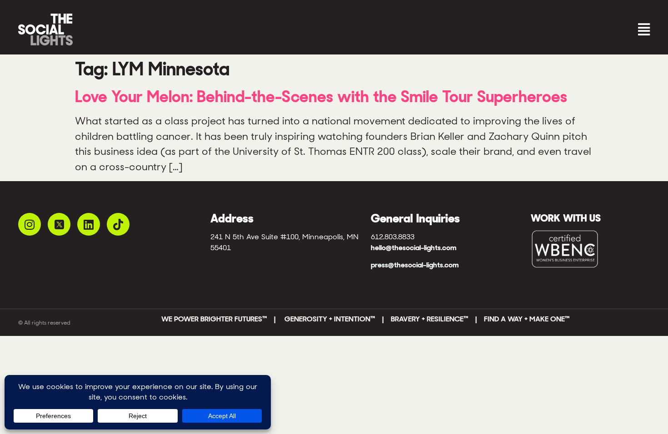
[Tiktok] (118, 224)
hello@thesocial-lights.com (413, 247)
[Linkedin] (88, 224)
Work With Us (566, 218)
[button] (494, 30)
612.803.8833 (392, 237)
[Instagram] (29, 224)
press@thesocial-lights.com (415, 265)
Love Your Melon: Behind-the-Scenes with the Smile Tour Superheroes (321, 96)
